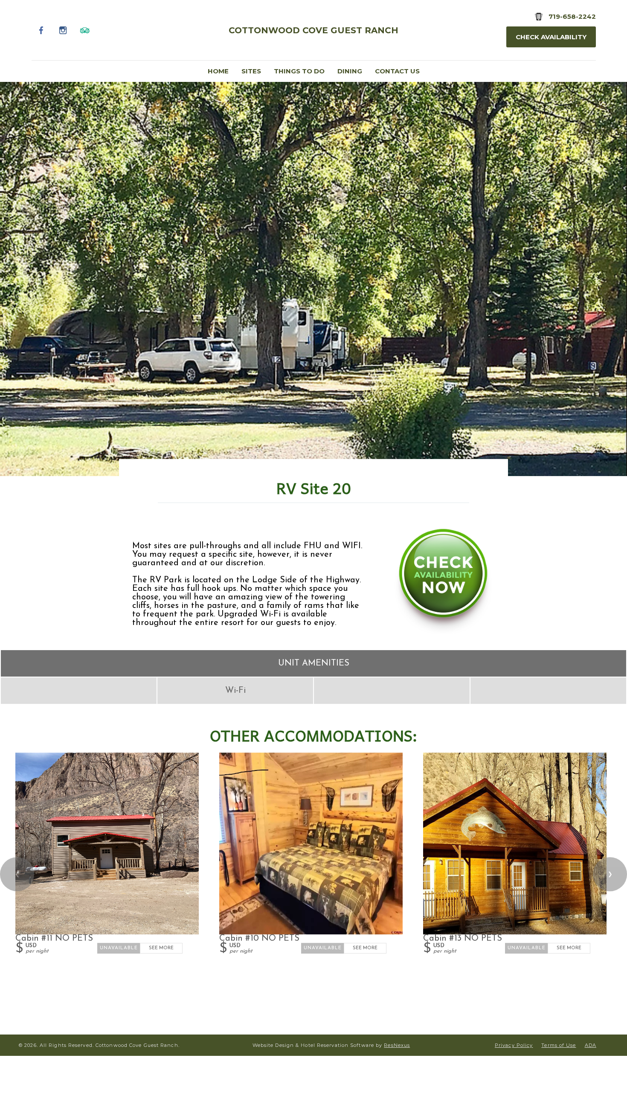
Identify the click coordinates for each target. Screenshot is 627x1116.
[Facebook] (42, 30)
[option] (313, 278)
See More (161, 948)
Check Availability (551, 37)
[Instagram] (63, 30)
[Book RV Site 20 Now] (443, 632)
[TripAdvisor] (85, 30)
